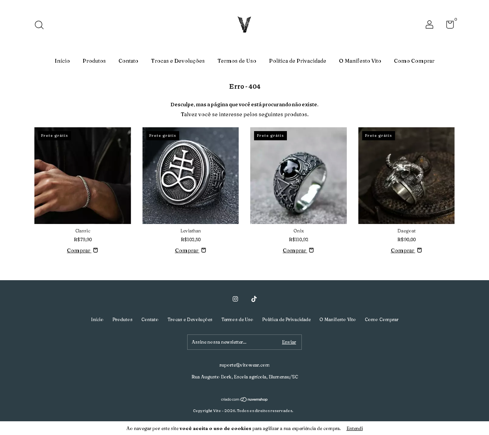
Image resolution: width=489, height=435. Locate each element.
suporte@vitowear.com (244, 365)
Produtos (94, 60)
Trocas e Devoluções (178, 60)
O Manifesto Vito (360, 60)
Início (62, 60)
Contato (128, 60)
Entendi (355, 428)
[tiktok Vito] (254, 299)
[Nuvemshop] (245, 400)
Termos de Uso (236, 60)
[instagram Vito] (235, 299)
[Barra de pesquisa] (41, 25)
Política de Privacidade (297, 60)
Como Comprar (414, 60)
